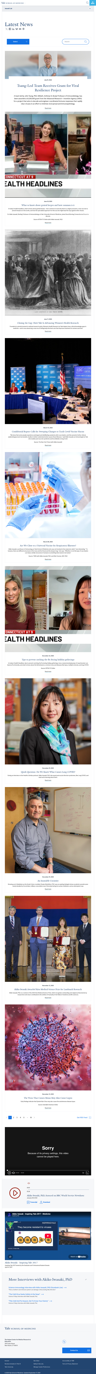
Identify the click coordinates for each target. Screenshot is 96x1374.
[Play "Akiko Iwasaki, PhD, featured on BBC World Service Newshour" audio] (16, 1193)
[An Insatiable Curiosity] (48, 830)
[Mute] (13, 1172)
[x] (64, 1342)
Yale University (9, 1367)
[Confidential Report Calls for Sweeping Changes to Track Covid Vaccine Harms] (48, 381)
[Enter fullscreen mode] (87, 1172)
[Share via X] (6, 29)
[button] (10, 1117)
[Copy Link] (85, 1279)
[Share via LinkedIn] (13, 29)
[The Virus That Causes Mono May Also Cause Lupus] (48, 1047)
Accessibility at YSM (68, 1361)
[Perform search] (87, 3)
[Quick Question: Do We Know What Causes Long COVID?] (48, 721)
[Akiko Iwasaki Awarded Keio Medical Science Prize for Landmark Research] (48, 939)
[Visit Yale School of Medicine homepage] (20, 1329)
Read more (48, 108)
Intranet (7, 1361)
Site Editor (36, 1361)
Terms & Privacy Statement (70, 1364)
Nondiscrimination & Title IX (13, 1364)
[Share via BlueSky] (17, 29)
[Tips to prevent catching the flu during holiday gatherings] (48, 609)
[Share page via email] (20, 29)
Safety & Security (38, 1364)
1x (83, 1173)
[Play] (9, 1172)
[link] (32, 1202)
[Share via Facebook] (10, 29)
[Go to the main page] (14, 3)
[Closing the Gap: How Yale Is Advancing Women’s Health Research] (48, 272)
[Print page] (23, 29)
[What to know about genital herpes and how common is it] (48, 155)
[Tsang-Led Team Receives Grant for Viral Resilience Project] (48, 65)
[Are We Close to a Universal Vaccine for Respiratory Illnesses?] (48, 495)
